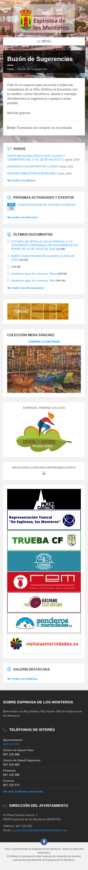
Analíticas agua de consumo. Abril (33, 280)
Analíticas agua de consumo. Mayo (34, 273)
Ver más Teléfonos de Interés (23, 791)
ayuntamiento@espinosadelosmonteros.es (39, 830)
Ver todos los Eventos (22, 217)
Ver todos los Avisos (21, 180)
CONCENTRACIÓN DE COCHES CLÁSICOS (46, 204)
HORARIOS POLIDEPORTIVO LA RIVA (32, 166)
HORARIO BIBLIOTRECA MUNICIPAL (31, 173)
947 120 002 (11, 744)
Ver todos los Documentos (25, 287)
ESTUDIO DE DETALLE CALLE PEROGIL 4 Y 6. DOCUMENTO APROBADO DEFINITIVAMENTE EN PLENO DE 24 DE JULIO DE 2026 (44, 245)
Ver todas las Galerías (22, 678)
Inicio (10, 69)
